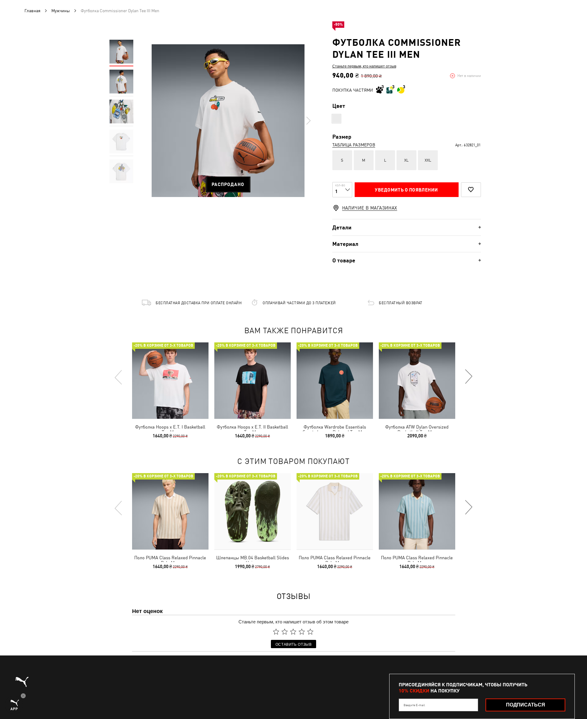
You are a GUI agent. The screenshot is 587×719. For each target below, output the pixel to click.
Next (308, 120)
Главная (32, 10)
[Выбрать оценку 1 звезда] (276, 632)
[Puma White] (336, 118)
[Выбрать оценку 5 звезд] (310, 632)
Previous (118, 376)
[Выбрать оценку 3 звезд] (293, 632)
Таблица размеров (353, 144)
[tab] (406, 227)
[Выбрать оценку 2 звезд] (285, 632)
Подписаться (525, 704)
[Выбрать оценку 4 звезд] (302, 632)
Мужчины (60, 10)
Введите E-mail (414, 705)
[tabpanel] (228, 121)
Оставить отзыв (293, 644)
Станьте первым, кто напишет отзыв (364, 66)
